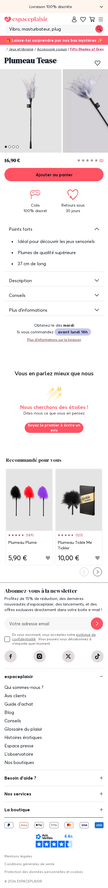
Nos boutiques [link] (19, 762)
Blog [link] (9, 712)
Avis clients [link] (15, 695)
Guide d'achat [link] (18, 704)
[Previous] (84, 572)
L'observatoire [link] (18, 754)
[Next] (97, 572)
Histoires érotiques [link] (23, 737)
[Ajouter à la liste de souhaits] (97, 63)
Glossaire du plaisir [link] (23, 729)
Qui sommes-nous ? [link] (23, 687)
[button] (54, 6)
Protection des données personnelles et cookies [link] (43, 872)
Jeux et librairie (21, 49)
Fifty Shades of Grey (87, 49)
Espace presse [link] (19, 745)
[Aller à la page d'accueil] (26, 19)
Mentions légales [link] (18, 856)
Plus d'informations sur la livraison (54, 340)
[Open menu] (101, 19)
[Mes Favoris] (83, 19)
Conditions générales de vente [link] (29, 864)
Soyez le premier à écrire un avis (54, 428)
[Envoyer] (97, 623)
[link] (74, 19)
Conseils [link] (12, 720)
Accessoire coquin (52, 49)
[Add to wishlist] (47, 558)
